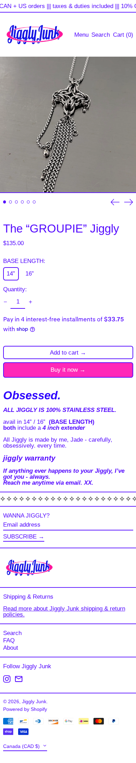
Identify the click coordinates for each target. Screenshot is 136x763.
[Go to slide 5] (28, 202)
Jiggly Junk (34, 701)
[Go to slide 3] (16, 202)
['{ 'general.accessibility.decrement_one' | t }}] (5, 302)
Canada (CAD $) (22, 746)
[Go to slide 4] (22, 202)
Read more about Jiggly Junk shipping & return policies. (64, 611)
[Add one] (30, 302)
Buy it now (64, 369)
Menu (81, 34)
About (10, 647)
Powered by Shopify (25, 709)
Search (12, 633)
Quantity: (15, 289)
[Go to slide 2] (10, 202)
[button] (100, 35)
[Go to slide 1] (4, 202)
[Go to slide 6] (34, 202)
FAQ (9, 640)
